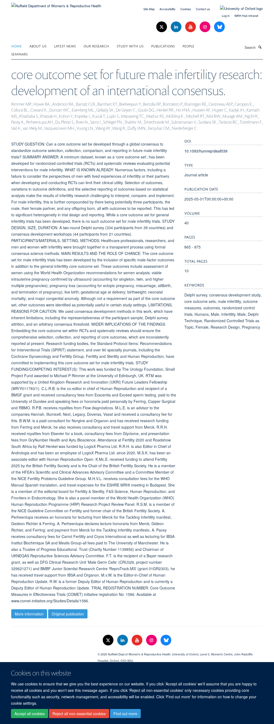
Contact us (203, 9)
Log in (226, 15)
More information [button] (29, 614)
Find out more (125, 713)
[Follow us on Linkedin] (176, 26)
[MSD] (50, 652)
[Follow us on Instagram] (205, 26)
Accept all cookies (29, 713)
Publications (163, 45)
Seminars (19, 53)
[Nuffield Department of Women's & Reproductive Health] (56, 3)
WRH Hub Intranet (246, 15)
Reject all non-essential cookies (79, 713)
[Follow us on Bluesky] (219, 26)
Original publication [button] (68, 614)
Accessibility (167, 9)
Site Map (149, 9)
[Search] (260, 47)
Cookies (185, 9)
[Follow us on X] (162, 26)
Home (16, 45)
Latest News (65, 45)
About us (37, 45)
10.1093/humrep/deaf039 (205, 151)
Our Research (96, 45)
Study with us (130, 45)
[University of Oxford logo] (237, 8)
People (188, 45)
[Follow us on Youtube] (191, 26)
